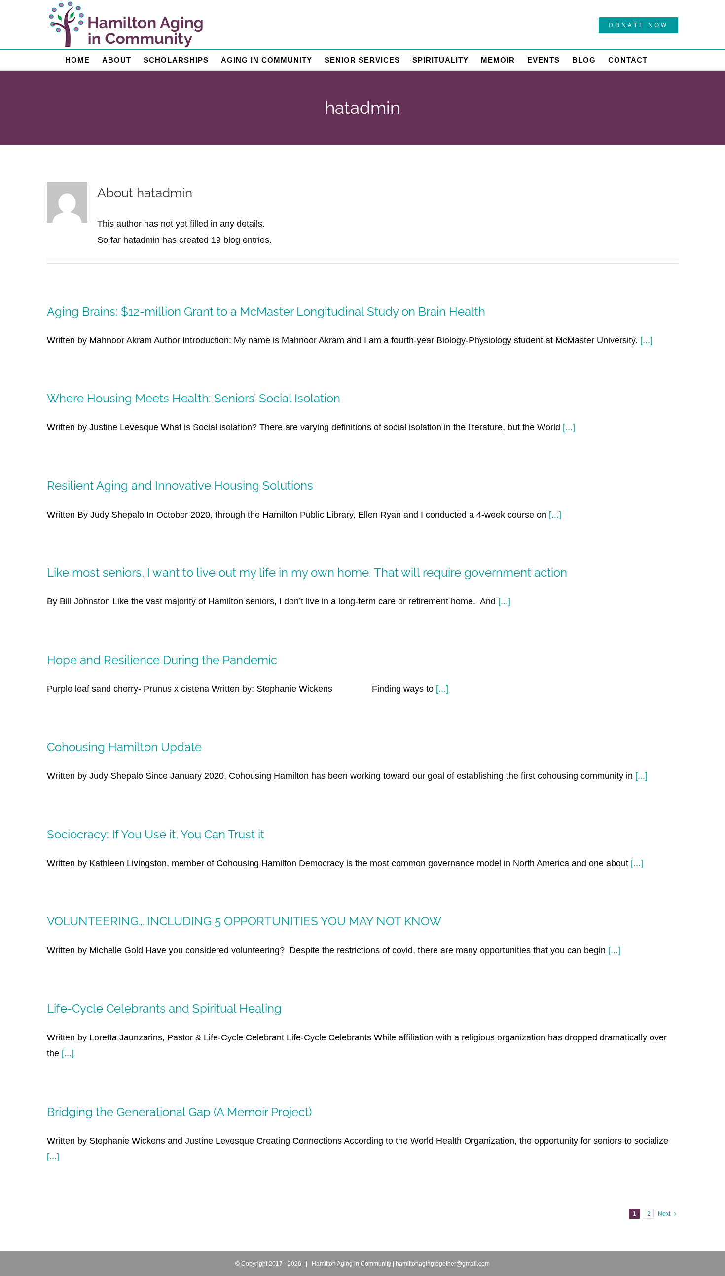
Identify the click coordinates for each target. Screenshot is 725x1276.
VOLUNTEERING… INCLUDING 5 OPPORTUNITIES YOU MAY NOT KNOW (244, 921)
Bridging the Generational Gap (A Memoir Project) (179, 1112)
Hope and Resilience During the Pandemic (162, 660)
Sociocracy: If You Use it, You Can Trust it (155, 834)
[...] (646, 340)
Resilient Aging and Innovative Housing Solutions (186, 485)
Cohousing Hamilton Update (124, 747)
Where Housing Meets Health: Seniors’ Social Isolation (193, 398)
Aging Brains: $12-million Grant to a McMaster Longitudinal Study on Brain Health (266, 311)
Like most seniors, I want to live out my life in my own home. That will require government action (307, 572)
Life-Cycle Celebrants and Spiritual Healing (164, 1008)
